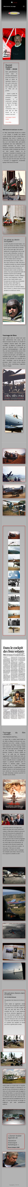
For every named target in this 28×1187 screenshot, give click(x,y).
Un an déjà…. (9, 122)
